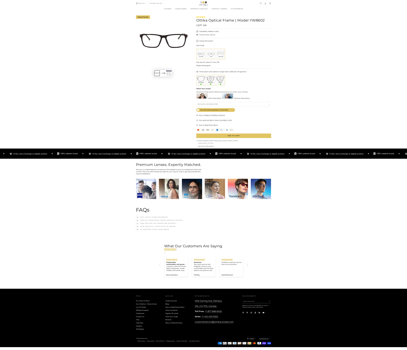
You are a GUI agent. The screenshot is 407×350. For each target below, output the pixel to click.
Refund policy (141, 341)
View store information (206, 146)
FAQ (137, 320)
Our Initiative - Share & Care (146, 304)
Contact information (181, 341)
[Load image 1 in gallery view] (157, 73)
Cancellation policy (194, 341)
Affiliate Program (142, 310)
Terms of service (160, 341)
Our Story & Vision (143, 301)
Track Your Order (171, 316)
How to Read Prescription (174, 307)
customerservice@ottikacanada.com (214, 322)
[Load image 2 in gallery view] (163, 73)
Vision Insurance (171, 310)
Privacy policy (150, 341)
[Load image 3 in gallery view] (169, 73)
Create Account (171, 301)
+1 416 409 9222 (210, 316)
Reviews (168, 320)
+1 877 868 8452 (213, 311)
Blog (167, 304)
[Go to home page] (203, 3)
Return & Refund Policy (174, 323)
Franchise (139, 323)
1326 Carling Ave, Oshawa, (208, 301)
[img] (204, 249)
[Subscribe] (270, 301)
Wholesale (140, 329)
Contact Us (140, 316)
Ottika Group (143, 338)
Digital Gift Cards (171, 313)
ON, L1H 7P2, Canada (206, 306)
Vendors (139, 326)
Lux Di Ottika (141, 307)
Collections (140, 313)
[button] (260, 3)
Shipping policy (170, 341)
